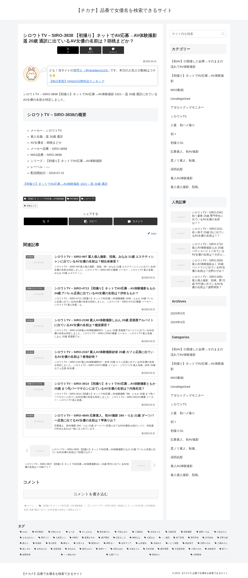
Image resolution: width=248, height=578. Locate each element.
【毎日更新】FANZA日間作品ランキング (76, 81)
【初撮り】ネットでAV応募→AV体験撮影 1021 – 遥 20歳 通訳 (65, 184)
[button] (90, 50)
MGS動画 (74, 199)
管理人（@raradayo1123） (91, 70)
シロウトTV (89, 199)
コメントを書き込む (90, 494)
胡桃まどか (32, 206)
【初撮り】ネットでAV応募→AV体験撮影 (45, 199)
